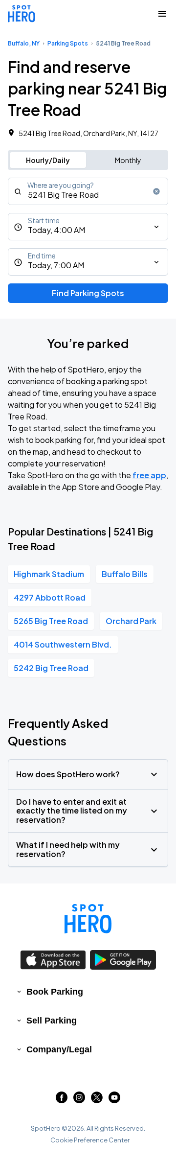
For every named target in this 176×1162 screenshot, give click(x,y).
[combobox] (88, 191)
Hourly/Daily (48, 160)
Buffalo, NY (24, 43)
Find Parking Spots (88, 293)
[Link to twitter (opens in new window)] (97, 1100)
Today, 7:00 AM (56, 265)
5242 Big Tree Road (51, 668)
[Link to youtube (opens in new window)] (114, 1100)
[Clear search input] (156, 191)
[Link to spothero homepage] (88, 918)
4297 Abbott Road (50, 597)
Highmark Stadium (49, 574)
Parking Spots (67, 43)
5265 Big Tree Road (51, 621)
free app (149, 475)
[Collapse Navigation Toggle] (162, 14)
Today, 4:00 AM (56, 230)
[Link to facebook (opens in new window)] (61, 1100)
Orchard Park (131, 621)
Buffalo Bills (125, 574)
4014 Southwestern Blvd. (63, 644)
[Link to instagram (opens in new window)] (79, 1100)
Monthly (128, 160)
